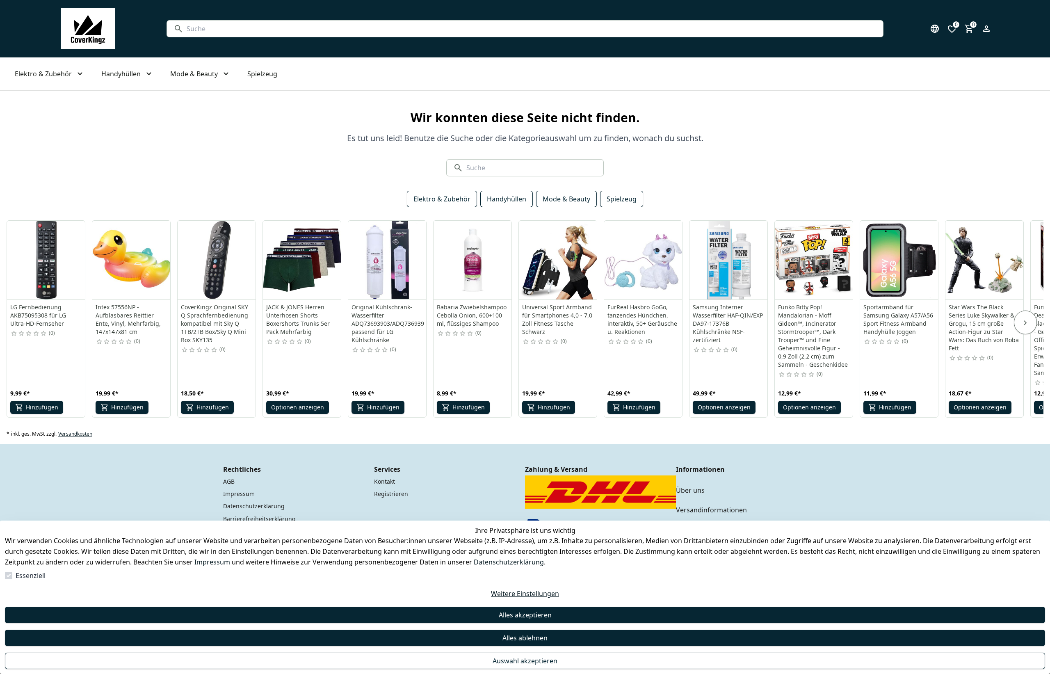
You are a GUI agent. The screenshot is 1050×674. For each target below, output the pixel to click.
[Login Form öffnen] (986, 29)
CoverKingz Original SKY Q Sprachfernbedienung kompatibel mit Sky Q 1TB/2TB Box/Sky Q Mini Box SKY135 (214, 323)
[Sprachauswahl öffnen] (935, 29)
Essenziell (31, 575)
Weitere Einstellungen (525, 593)
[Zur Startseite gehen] (88, 28)
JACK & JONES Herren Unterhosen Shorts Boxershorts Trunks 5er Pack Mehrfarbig (298, 319)
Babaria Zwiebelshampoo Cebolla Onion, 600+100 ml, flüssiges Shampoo (472, 315)
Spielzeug (622, 198)
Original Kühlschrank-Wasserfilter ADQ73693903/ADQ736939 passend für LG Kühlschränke (388, 323)
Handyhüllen (506, 198)
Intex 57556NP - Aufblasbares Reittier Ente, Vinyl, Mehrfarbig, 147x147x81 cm (128, 319)
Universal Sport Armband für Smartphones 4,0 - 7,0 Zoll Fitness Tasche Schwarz (557, 319)
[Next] (1025, 322)
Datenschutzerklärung (509, 562)
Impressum (212, 562)
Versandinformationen (711, 509)
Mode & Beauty (566, 198)
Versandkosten (75, 434)
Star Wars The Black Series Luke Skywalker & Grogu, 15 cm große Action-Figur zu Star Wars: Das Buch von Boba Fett (984, 327)
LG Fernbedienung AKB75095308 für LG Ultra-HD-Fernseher (38, 315)
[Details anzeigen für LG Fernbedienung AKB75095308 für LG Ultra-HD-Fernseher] (46, 260)
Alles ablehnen (525, 637)
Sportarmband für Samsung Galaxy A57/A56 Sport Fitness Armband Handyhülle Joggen (898, 319)
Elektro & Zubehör (441, 198)
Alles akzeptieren (525, 614)
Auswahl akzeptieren (525, 660)
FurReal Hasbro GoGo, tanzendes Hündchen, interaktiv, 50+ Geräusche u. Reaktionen (642, 319)
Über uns (690, 490)
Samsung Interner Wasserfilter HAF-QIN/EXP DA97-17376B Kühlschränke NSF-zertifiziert (728, 323)
